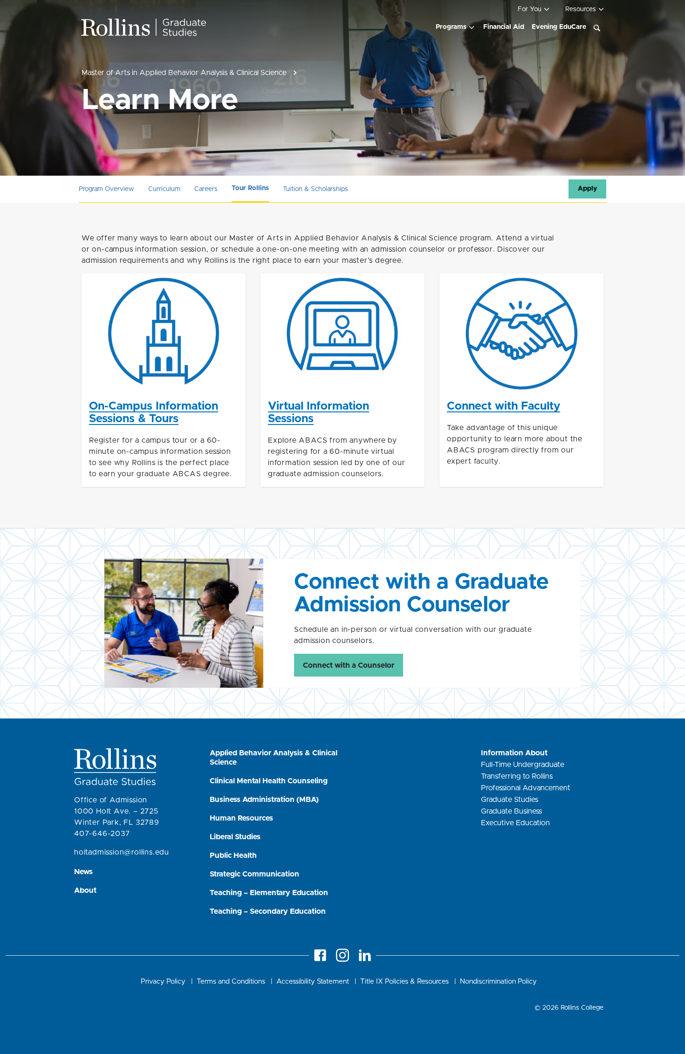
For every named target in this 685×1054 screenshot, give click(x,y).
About (85, 890)
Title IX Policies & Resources (405, 981)
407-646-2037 (102, 833)
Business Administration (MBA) (264, 799)
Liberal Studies (235, 837)
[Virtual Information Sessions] (342, 380)
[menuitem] (456, 27)
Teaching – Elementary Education (269, 893)
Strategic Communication (254, 874)
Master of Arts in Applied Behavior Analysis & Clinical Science (184, 72)
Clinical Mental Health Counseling (269, 781)
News (83, 872)
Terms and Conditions (232, 981)
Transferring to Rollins (518, 776)
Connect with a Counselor (348, 665)
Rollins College (582, 1008)
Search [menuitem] (597, 28)
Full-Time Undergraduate (523, 764)
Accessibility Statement (312, 981)
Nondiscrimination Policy (498, 981)
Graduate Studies (510, 799)
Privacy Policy (163, 981)
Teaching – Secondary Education (268, 911)
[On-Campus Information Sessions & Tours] (164, 380)
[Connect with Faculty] (521, 380)
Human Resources (241, 818)
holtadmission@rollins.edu (121, 852)
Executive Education (516, 823)
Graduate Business (512, 811)
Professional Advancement (526, 788)
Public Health (233, 855)
